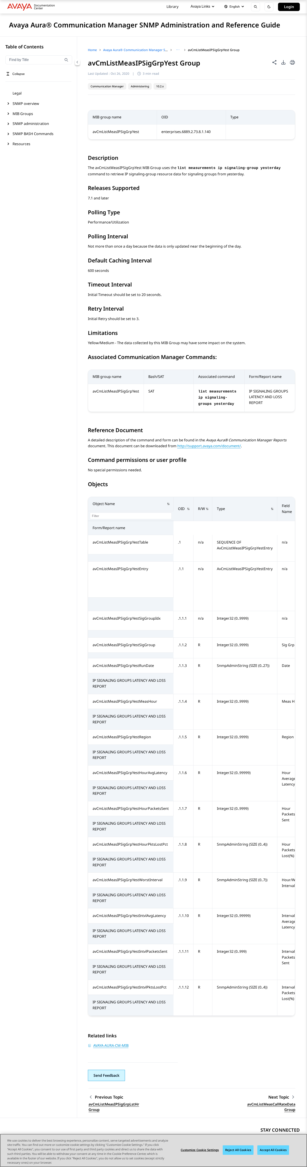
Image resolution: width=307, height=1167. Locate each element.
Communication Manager (107, 86)
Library (172, 6)
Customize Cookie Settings (200, 1150)
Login (289, 6)
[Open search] (255, 6)
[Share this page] (274, 62)
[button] (131, 504)
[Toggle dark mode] (269, 6)
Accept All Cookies (273, 1150)
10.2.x (160, 86)
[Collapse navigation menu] (77, 62)
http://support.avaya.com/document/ (209, 445)
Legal (17, 93)
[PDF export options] (283, 62)
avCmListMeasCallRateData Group (271, 1107)
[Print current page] (292, 63)
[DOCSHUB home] (32, 6)
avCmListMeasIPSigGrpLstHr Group (114, 1107)
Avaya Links (200, 6)
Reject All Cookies (238, 1150)
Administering (140, 86)
